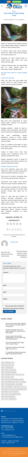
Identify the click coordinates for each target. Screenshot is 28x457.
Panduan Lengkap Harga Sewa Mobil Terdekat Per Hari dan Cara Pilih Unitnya (15, 331)
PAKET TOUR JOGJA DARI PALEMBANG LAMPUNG (12, 379)
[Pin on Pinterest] (18, 229)
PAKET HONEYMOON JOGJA (8, 362)
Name (5, 285)
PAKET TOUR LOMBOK (21, 382)
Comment (6, 272)
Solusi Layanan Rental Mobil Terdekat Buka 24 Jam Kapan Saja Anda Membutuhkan (15, 337)
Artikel (14, 11)
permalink (14, 236)
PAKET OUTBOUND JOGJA (7, 367)
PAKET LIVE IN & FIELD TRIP (8, 365)
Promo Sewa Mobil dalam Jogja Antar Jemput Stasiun (15, 343)
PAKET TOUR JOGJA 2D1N (18, 374)
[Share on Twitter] (12, 229)
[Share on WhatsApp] (7, 229)
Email (5, 292)
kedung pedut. (5, 213)
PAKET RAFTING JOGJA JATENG (9, 370)
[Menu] (2, 6)
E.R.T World (17, 455)
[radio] (7, 224)
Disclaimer (18, 449)
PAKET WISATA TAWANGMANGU (9, 399)
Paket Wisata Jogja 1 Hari (20, 386)
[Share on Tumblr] (20, 229)
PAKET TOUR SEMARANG (7, 386)
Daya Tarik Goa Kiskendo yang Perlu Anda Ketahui (7, 254)
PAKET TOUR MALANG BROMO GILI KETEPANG (12, 384)
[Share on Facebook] (10, 229)
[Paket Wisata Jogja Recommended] (14, 6)
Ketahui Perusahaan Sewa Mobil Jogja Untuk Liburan (15, 348)
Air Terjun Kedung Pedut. (13, 47)
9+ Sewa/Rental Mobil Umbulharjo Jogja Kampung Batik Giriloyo (16, 353)
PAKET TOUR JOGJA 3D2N (7, 377)
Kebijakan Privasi (11, 449)
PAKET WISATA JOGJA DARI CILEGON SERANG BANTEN (14, 389)
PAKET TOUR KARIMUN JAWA (8, 382)
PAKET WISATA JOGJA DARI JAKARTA (10, 391)
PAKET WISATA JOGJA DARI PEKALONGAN (11, 394)
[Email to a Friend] (15, 229)
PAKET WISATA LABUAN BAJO (8, 396)
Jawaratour (21, 19)
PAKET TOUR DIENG (6, 374)
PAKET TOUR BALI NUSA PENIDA (9, 372)
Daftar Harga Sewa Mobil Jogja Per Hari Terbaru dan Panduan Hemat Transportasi (16, 325)
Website (5, 299)
